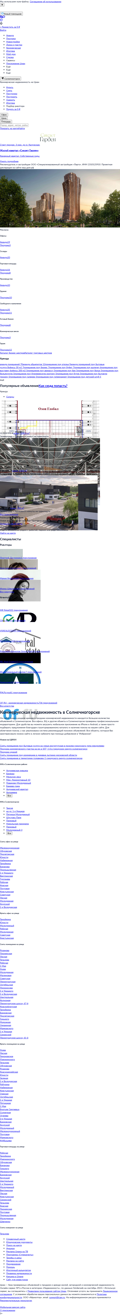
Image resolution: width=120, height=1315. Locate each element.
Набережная (6, 860)
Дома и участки (14, 44)
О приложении (7, 1310)
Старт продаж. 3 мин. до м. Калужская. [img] (20, 144)
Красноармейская (9, 1071)
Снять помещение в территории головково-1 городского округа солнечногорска (41, 758)
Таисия (9, 808)
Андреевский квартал (17, 789)
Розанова (4, 950)
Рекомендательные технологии (16, 1300)
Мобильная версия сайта (12, 1307)
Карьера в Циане (14, 1276)
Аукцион (10, 1248)
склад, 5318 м (19, 470)
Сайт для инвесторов (17, 1279)
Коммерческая (13, 47)
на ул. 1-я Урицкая (15, 811)
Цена (3, 118)
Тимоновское (6, 1056)
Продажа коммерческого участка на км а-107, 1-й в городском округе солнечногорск (43, 748)
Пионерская (6, 953)
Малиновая (5, 975)
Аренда (10, 35)
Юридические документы (19, 1242)
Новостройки (13, 41)
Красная (4, 885)
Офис (4, 114)
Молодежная (6, 900)
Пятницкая (5, 1103)
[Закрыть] (2, 5)
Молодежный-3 (14, 829)
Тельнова (4, 959)
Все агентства (7, 705)
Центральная (6, 997)
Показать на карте (9, 128)
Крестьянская (7, 891)
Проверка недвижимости (19, 1273)
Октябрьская (6, 984)
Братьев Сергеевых (9, 1109)
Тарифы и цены (14, 1257)
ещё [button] (2, 379)
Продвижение (13, 1263)
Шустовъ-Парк (13, 817)
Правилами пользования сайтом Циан (47, 1291)
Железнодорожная (9, 847)
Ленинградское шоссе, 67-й (14, 1003)
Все (9, 795)
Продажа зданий (8, 751)
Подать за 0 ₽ (13, 109)
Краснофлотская (8, 1006)
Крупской (5, 904)
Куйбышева (6, 1140)
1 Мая (3, 965)
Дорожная (5, 1022)
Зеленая (4, 1078)
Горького (4, 1018)
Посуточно (11, 93)
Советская (5, 894)
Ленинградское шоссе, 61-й (14, 1037)
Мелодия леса (13, 776)
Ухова (3, 969)
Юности (4, 857)
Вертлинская (6, 875)
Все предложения (9, 514)
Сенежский (5, 1034)
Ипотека (10, 50)
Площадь (6, 121)
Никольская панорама (17, 823)
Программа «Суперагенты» (19, 1254)
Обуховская (6, 850)
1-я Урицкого (6, 872)
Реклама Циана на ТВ (17, 1251)
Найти (21, 128)
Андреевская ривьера (17, 770)
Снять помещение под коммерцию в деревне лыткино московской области (38, 755)
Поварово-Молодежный (18, 782)
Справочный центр (15, 1238)
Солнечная (5, 1112)
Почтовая (5, 888)
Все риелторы (7, 591)
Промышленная (8, 869)
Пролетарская (7, 854)
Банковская (6, 1012)
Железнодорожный (10, 1131)
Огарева (4, 1115)
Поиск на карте (14, 1245)
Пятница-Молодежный (18, 814)
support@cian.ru (57, 1297)
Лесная (3, 897)
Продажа (11, 38)
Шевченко (5, 1221)
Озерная (4, 1093)
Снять (9, 90)
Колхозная (5, 1000)
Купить (9, 87)
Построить (11, 96)
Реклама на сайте (15, 1260)
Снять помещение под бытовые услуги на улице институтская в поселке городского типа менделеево (52, 745)
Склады (10, 396)
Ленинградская (7, 981)
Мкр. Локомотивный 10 (18, 779)
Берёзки (10, 773)
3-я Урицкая (6, 1118)
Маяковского (6, 1028)
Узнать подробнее (9, 161)
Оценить (10, 99)
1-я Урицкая (6, 1031)
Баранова (5, 866)
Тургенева (5, 879)
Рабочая (4, 882)
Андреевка (11, 792)
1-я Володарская (8, 907)
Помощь (10, 1267)
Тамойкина (5, 863)
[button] (60, 153)
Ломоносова (6, 987)
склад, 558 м (17, 508)
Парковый (11, 820)
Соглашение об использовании (45, 1)
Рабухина (4, 1084)
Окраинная (5, 1025)
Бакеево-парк (13, 786)
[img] (48, 144)
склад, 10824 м (21, 433)
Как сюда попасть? (53, 385)
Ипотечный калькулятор (18, 1270)
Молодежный (7, 925)
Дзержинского (7, 1059)
